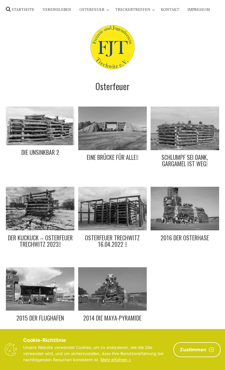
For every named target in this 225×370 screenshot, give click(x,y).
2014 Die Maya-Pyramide (112, 318)
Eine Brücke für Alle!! (112, 157)
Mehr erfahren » (115, 359)
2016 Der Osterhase (185, 237)
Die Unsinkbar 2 (40, 152)
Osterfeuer (92, 9)
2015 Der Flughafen (40, 318)
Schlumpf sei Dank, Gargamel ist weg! (184, 160)
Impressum (199, 9)
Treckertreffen (132, 9)
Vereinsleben (56, 9)
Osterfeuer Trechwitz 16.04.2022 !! (112, 241)
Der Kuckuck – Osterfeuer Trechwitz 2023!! (40, 241)
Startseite (23, 9)
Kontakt (170, 9)
